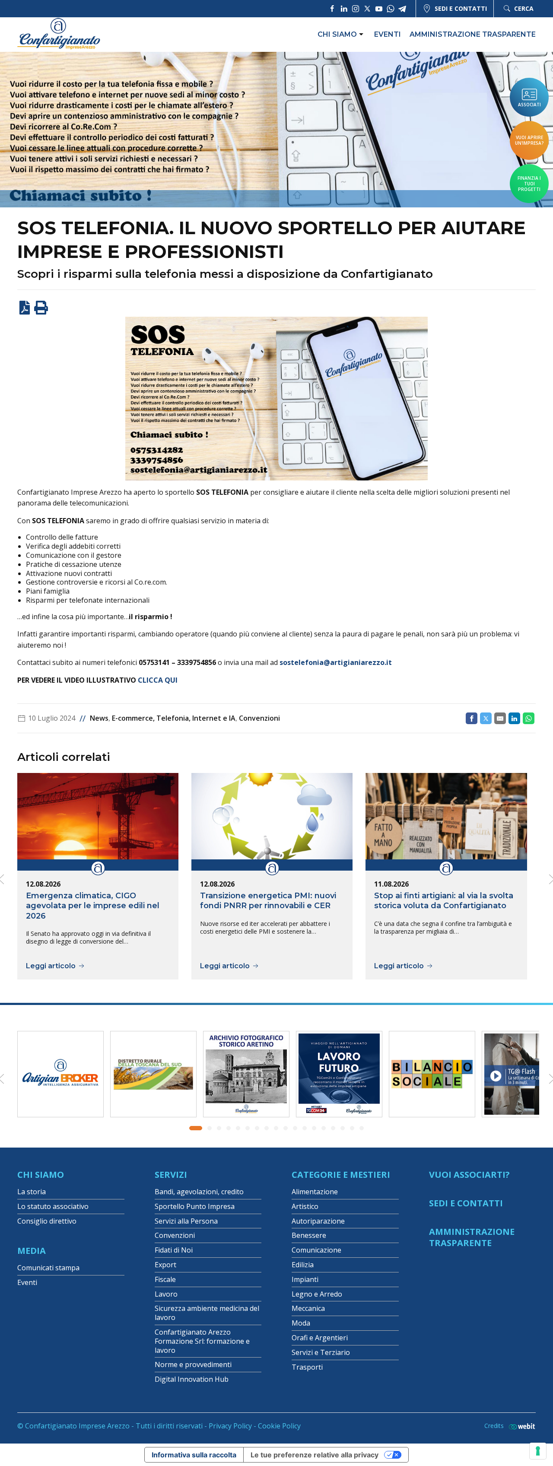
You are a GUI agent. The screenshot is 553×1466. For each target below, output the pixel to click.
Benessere (309, 1235)
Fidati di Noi (174, 1250)
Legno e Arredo (317, 1294)
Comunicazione (316, 1250)
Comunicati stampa (48, 1267)
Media (31, 1250)
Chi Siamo (40, 1174)
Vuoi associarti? (469, 1174)
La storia (31, 1191)
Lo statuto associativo (53, 1206)
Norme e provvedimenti (193, 1364)
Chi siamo (337, 34)
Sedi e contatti (461, 8)
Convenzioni (259, 718)
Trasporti (307, 1367)
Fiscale (165, 1279)
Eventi (387, 34)
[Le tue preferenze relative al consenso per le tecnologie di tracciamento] (538, 1451)
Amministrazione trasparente (473, 34)
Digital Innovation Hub (192, 1379)
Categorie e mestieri (341, 1174)
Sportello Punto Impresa (195, 1206)
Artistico (305, 1206)
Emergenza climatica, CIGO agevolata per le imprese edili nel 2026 (92, 905)
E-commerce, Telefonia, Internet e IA (173, 718)
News (99, 718)
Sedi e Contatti (466, 1203)
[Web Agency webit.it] (520, 1426)
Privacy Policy (230, 1426)
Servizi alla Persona (186, 1221)
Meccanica (308, 1308)
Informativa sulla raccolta (194, 1454)
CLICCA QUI (158, 680)
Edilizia (303, 1264)
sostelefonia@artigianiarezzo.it (336, 662)
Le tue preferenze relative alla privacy (314, 1454)
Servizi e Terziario (321, 1352)
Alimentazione (315, 1191)
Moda (301, 1323)
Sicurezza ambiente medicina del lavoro (207, 1313)
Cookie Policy (279, 1426)
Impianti (305, 1279)
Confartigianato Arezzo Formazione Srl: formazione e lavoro (202, 1341)
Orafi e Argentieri (320, 1337)
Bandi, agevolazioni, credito (199, 1191)
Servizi (171, 1174)
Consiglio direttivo (46, 1221)
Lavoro (166, 1294)
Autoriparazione (318, 1221)
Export (165, 1264)
